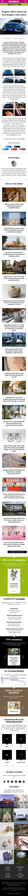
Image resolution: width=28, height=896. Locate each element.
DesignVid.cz (17, 639)
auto (18, 139)
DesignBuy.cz (21, 560)
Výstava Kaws (14, 608)
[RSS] (23, 781)
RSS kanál (7, 874)
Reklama (8, 868)
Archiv (20, 870)
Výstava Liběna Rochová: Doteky (14, 629)
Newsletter (8, 877)
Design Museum (17, 671)
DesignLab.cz (17, 893)
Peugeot (22, 139)
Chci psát (7, 870)
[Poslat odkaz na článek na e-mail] (23, 149)
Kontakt (8, 867)
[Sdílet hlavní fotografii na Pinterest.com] (14, 149)
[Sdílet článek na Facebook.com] (9, 147)
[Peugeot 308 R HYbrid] (14, 26)
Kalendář (8, 875)
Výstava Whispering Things (14, 622)
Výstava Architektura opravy (14, 615)
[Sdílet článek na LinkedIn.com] (6, 149)
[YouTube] (19, 781)
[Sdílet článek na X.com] (17, 147)
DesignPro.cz (14, 692)
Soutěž (20, 874)
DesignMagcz (7, 792)
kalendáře (20, 599)
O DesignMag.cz (20, 867)
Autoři (20, 868)
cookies (8, 889)
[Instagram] (8, 781)
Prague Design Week (14, 721)
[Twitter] (12, 781)
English (20, 877)
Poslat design (20, 875)
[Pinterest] (16, 781)
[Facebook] (4, 781)
